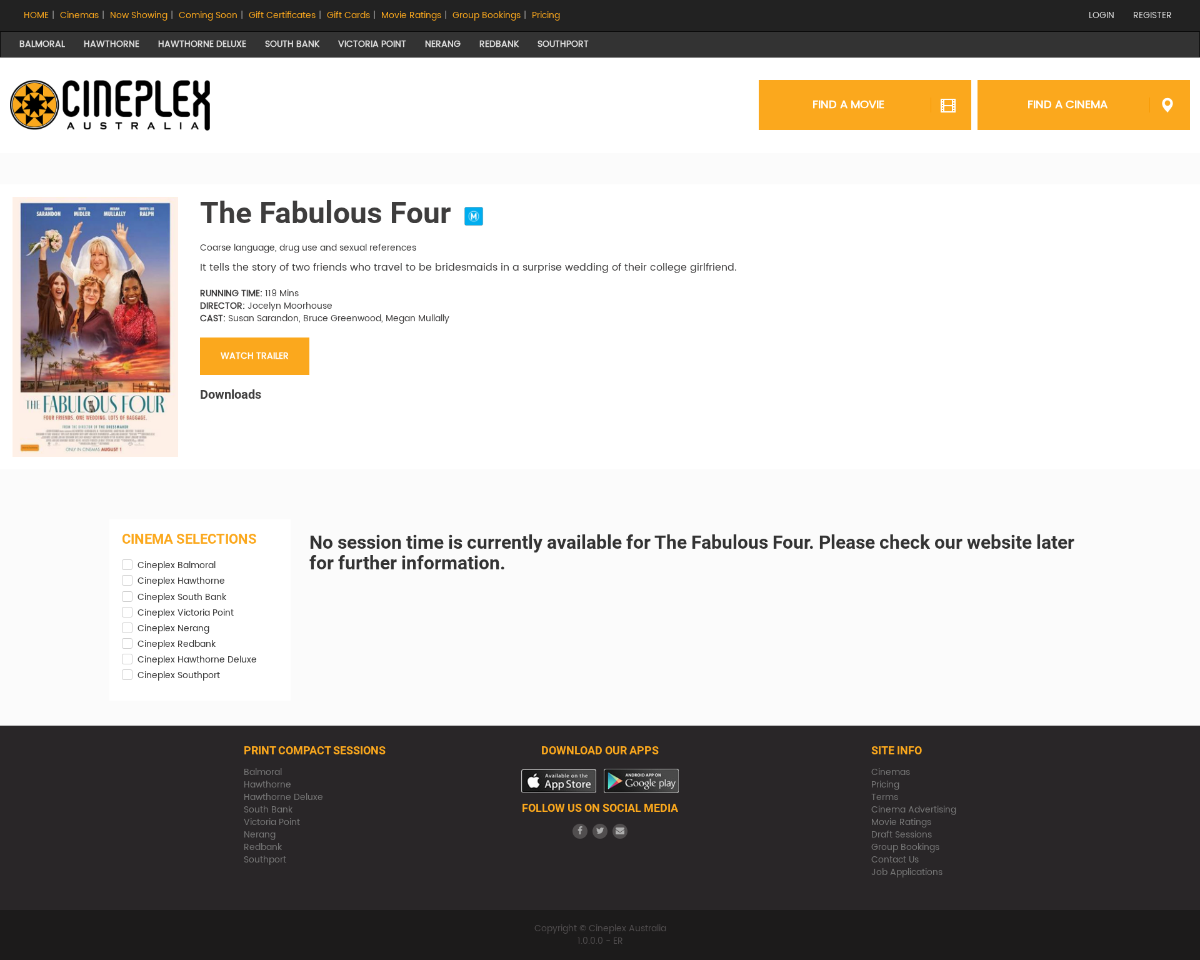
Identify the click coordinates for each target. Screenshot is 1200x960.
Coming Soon (208, 15)
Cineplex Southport (179, 675)
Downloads (230, 394)
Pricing (546, 15)
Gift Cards (348, 15)
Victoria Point (272, 822)
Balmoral (263, 772)
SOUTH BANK (292, 44)
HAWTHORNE (111, 44)
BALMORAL (42, 44)
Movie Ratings (411, 15)
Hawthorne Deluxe (283, 797)
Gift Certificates (282, 15)
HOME (36, 15)
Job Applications (906, 872)
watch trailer (255, 356)
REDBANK (499, 44)
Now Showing (139, 15)
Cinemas (79, 15)
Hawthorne (267, 785)
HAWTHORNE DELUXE (202, 44)
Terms (884, 797)
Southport (265, 859)
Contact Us (895, 859)
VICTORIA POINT (372, 44)
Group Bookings (486, 15)
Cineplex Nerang (173, 628)
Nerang (260, 835)
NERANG (443, 44)
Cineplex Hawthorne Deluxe (197, 660)
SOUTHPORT (563, 44)
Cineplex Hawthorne (181, 581)
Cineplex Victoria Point (186, 613)
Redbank (263, 847)
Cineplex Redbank (177, 644)
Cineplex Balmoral (177, 565)
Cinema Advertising (913, 809)
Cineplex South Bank (182, 597)
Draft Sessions (901, 835)
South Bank (268, 809)
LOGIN (1101, 15)
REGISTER (1152, 15)
